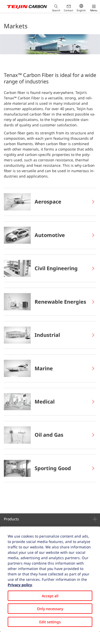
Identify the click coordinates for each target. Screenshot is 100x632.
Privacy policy (20, 584)
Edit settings (50, 621)
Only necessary (50, 608)
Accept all (50, 595)
